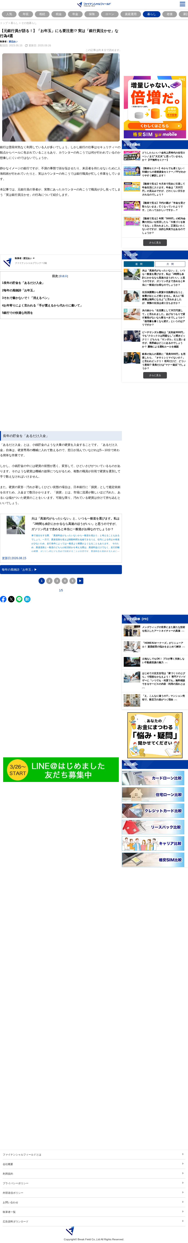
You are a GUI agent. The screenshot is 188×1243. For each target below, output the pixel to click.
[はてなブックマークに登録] (27, 599)
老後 (170, 13)
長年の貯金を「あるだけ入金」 (23, 282)
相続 (42, 13)
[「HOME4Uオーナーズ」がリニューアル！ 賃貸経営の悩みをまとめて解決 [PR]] (156, 651)
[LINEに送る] (19, 599)
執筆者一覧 (9, 1212)
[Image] (61, 770)
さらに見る (155, 242)
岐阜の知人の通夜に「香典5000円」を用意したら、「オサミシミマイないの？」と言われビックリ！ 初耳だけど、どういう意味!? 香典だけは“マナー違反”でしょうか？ (164, 361)
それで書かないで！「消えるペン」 (26, 297)
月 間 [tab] (170, 264)
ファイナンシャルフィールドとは (22, 1154)
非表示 (63, 276)
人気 (9, 13)
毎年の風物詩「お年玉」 (19, 290)
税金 (59, 13)
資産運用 (131, 13)
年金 (75, 13)
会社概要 (8, 1164)
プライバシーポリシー (15, 1183)
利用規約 (8, 1173)
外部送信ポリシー (13, 1193)
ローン (109, 13)
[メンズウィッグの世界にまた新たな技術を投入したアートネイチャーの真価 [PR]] (156, 635)
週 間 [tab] (138, 264)
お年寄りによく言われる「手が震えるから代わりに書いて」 (42, 305)
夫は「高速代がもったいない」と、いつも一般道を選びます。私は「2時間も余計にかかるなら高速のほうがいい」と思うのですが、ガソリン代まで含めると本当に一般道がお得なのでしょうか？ (163, 277)
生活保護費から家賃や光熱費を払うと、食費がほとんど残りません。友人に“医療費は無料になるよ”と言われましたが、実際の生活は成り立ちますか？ (163, 297)
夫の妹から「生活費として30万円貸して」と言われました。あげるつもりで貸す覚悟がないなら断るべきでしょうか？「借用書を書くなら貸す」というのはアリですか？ (163, 317)
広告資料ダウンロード (15, 1221)
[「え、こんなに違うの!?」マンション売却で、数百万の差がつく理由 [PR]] (156, 705)
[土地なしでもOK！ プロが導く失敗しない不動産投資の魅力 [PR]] (156, 666)
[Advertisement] (61, 226)
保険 (92, 13)
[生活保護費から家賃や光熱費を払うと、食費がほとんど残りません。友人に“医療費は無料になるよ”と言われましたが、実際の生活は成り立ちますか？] (132, 296)
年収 (26, 13)
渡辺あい (13, 41)
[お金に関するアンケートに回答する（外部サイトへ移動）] (155, 735)
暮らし (151, 13)
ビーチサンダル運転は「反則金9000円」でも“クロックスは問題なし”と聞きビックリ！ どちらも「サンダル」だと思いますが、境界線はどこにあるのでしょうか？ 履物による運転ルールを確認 (164, 339)
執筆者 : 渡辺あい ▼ (25, 258)
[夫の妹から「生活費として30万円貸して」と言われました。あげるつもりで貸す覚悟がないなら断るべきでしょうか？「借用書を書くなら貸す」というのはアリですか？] (132, 314)
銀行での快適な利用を (17, 312)
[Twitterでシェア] (11, 599)
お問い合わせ (10, 1202)
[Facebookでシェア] (3, 599)
